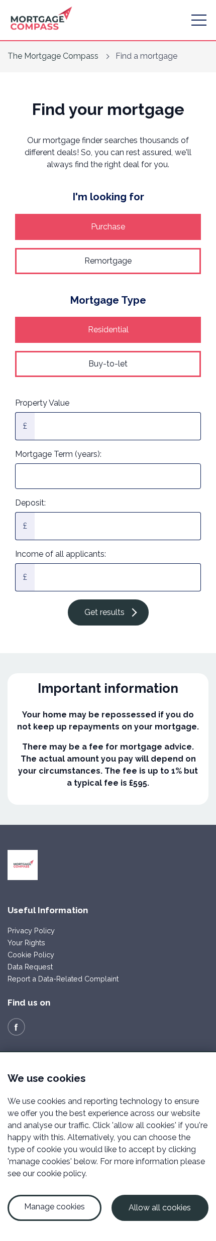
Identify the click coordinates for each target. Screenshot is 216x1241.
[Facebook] (16, 1026)
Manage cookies (54, 1206)
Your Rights (26, 942)
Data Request (30, 966)
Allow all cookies (160, 1207)
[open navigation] (198, 20)
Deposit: (30, 503)
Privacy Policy (31, 930)
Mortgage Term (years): (58, 454)
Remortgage (108, 261)
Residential (108, 329)
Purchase (108, 226)
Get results (104, 612)
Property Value (42, 403)
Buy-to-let (108, 363)
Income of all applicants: (60, 554)
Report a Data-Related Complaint (63, 978)
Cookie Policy (31, 954)
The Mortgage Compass (53, 56)
